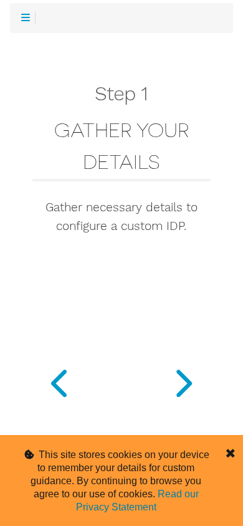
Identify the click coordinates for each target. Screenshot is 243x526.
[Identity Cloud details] (182, 380)
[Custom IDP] (61, 380)
